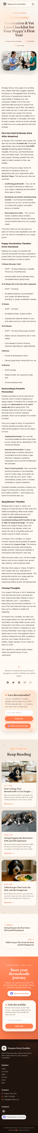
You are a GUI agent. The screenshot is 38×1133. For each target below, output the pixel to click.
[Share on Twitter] (13, 682)
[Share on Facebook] (7, 682)
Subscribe (19, 719)
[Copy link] (30, 682)
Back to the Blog (20, 13)
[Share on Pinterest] (19, 682)
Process (4, 1077)
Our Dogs (5, 1071)
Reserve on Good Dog (19, 726)
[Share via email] (24, 682)
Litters (4, 1074)
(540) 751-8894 (9, 1096)
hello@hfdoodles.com (11, 1099)
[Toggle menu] (33, 4)
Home (4, 1069)
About (4, 1080)
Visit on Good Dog (21, 993)
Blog (3, 1083)
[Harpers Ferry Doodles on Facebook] (4, 1111)
